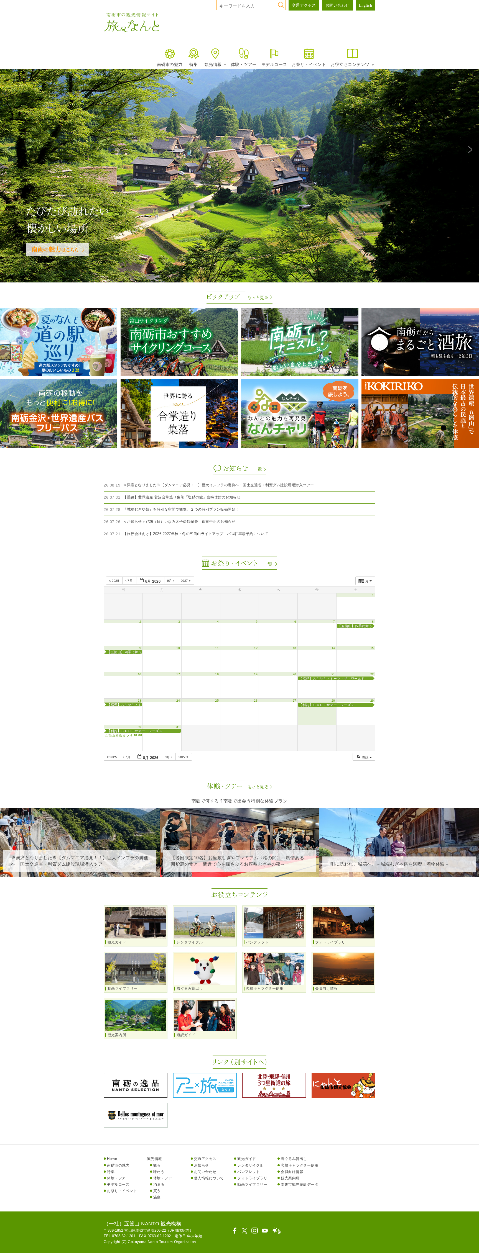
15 (372, 648)
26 (256, 700)
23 (139, 700)
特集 (193, 64)
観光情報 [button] (214, 64)
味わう (159, 1172)
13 (294, 648)
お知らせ (201, 1165)
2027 (185, 580)
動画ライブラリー (252, 1184)
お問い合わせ (337, 5)
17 (178, 674)
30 (139, 727)
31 (178, 727)
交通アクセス (304, 5)
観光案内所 (290, 1178)
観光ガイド (246, 1159)
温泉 (157, 1197)
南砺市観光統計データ (299, 1184)
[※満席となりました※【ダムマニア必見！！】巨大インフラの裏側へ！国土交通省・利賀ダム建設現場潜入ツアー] (80, 873)
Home (112, 1159)
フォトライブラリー (254, 1178)
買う (157, 1191)
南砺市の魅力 (170, 64)
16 (139, 674)
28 (333, 700)
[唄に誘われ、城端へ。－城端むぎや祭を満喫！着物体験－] (399, 873)
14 (333, 648)
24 (178, 700)
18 (217, 674)
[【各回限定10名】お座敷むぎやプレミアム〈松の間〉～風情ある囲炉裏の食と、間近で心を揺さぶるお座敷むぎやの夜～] (239, 873)
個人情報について (209, 1178)
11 (217, 648)
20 (294, 674)
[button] (8, 149)
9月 (170, 580)
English (365, 5)
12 (256, 648)
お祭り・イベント (309, 64)
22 (372, 674)
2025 (115, 580)
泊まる (159, 1184)
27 (294, 700)
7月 (130, 580)
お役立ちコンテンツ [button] (351, 64)
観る (157, 1165)
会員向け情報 (292, 1172)
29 (372, 700)
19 (256, 674)
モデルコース (274, 64)
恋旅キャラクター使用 (299, 1165)
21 (333, 674)
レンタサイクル (250, 1165)
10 (178, 648)
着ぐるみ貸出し (294, 1159)
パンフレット (248, 1172)
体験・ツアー (244, 64)
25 (217, 700)
